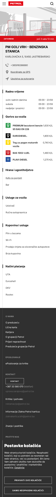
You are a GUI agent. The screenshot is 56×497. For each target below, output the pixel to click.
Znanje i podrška (14, 426)
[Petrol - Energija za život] (15, 3)
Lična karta (11, 327)
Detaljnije (19, 467)
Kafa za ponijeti (14, 178)
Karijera (10, 332)
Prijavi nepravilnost (16, 341)
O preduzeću (12, 322)
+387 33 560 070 (14, 386)
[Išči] (52, 4)
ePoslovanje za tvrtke (17, 363)
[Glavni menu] (4, 4)
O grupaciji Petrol (15, 336)
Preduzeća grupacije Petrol (20, 346)
